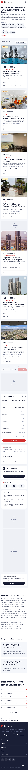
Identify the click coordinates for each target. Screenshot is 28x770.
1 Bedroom (4, 24)
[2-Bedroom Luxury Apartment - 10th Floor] (14, 154)
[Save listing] (25, 47)
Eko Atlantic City (5, 720)
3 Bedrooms (20, 24)
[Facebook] (2, 759)
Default (20, 42)
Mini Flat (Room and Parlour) (9, 454)
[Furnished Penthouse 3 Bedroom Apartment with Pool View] (14, 297)
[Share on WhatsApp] (21, 486)
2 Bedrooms (12, 24)
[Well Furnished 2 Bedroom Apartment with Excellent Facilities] (14, 66)
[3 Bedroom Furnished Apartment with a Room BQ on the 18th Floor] (14, 110)
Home (2, 718)
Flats (12, 718)
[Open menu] (25, 2)
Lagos (17, 718)
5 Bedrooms (13, 27)
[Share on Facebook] (6, 486)
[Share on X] (14, 486)
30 (18, 461)
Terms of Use (11, 765)
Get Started (13, 583)
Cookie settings (18, 765)
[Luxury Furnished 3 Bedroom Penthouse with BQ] (14, 342)
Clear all (24, 396)
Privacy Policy (4, 765)
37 (21, 461)
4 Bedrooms (5, 27)
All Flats (4, 461)
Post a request (15, 476)
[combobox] (17, 400)
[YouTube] (13, 759)
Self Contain (5, 32)
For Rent (8, 718)
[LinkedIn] (9, 759)
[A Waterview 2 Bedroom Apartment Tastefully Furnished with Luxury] (14, 198)
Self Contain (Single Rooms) (9, 456)
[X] (6, 759)
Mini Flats (12, 32)
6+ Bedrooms (21, 27)
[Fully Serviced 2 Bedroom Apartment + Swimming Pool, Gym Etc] (14, 253)
